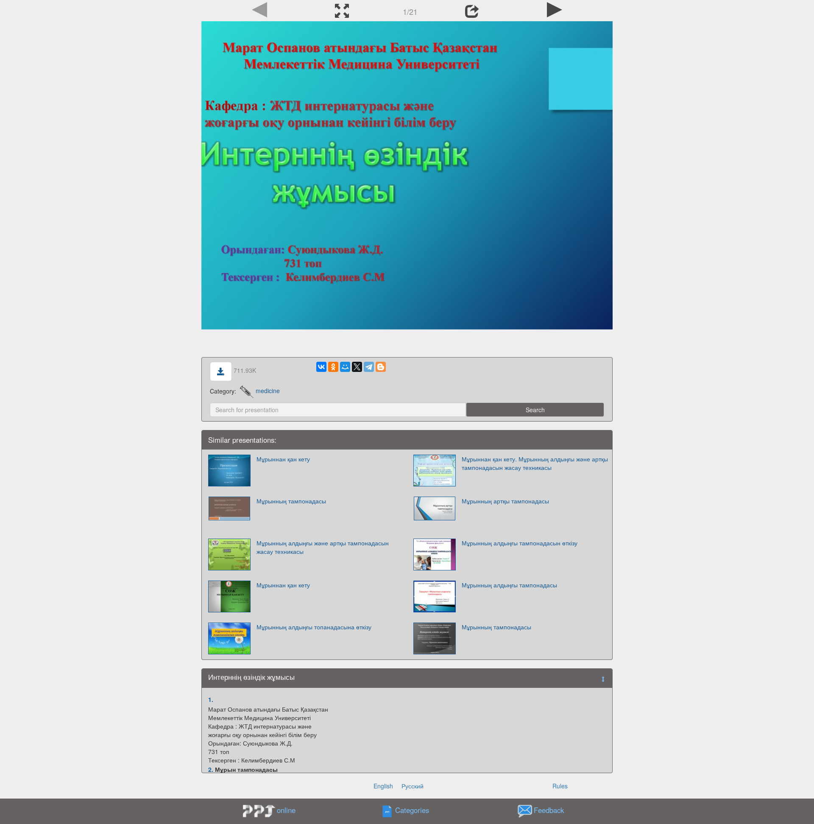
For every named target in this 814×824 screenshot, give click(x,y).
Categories (412, 810)
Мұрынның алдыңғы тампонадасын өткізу (519, 543)
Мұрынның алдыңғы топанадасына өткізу (313, 627)
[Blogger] (381, 367)
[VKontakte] (321, 367)
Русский (412, 786)
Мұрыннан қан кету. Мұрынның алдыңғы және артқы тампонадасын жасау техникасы (535, 463)
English (383, 786)
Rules (560, 786)
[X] (357, 367)
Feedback (549, 810)
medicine (268, 390)
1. (210, 699)
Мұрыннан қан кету (283, 459)
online (286, 810)
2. (210, 769)
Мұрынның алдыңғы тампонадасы (509, 585)
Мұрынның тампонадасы (291, 501)
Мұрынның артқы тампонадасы (505, 501)
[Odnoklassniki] (333, 367)
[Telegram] (369, 367)
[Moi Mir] (345, 367)
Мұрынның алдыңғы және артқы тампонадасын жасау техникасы (322, 547)
